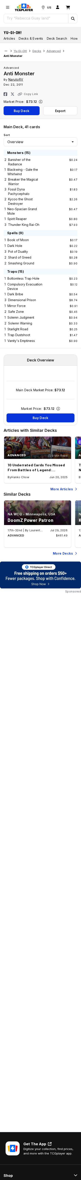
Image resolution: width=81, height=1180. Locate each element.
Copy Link (31, 94)
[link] (24, 7)
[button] (72, 18)
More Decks (63, 553)
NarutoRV (15, 79)
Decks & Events (31, 38)
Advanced (54, 51)
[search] (36, 18)
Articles (9, 38)
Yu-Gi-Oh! (13, 32)
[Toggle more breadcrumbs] (6, 51)
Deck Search (57, 38)
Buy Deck (21, 111)
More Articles (61, 489)
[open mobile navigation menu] (7, 7)
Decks (36, 51)
